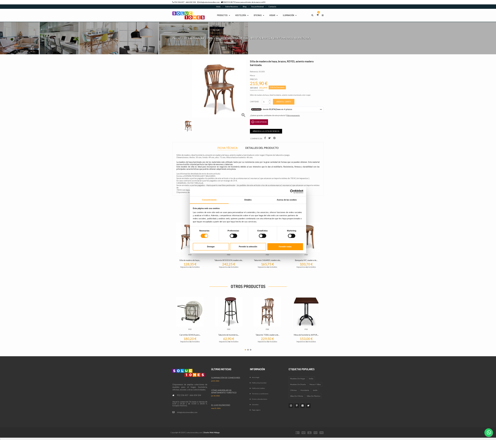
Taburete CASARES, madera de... (267, 260)
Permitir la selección (248, 246)
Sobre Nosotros (231, 6)
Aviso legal (255, 377)
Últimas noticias (221, 369)
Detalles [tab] (248, 200)
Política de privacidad (259, 383)
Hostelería (305, 390)
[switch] (233, 236)
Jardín (315, 390)
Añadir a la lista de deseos (266, 131)
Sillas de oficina (296, 396)
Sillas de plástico (313, 396)
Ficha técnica (228, 148)
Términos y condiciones (260, 394)
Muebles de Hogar (297, 378)
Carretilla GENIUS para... (189, 335)
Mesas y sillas (315, 384)
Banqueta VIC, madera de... (306, 260)
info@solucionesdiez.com (209, 2)
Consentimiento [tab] (209, 200)
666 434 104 (191, 2)
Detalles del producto (262, 148)
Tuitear (269, 138)
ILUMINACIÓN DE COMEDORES (225, 378)
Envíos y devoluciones (259, 399)
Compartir (265, 138)
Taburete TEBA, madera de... (267, 335)
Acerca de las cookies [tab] (287, 200)
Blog (244, 6)
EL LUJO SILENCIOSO (220, 405)
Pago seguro (256, 410)
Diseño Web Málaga (212, 432)
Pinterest (274, 138)
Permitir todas (285, 246)
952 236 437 (179, 2)
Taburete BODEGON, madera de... (228, 260)
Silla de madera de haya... (189, 260)
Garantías (255, 404)
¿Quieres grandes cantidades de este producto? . (275, 115)
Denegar (211, 246)
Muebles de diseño (298, 384)
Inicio (218, 6)
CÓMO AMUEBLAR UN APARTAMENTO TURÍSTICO (224, 391)
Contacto (272, 6)
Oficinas (293, 390)
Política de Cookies (258, 388)
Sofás (311, 378)
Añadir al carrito (283, 101)
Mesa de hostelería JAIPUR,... (306, 335)
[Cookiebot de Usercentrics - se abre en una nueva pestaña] (292, 191)
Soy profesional (257, 6)
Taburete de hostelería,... (228, 335)
